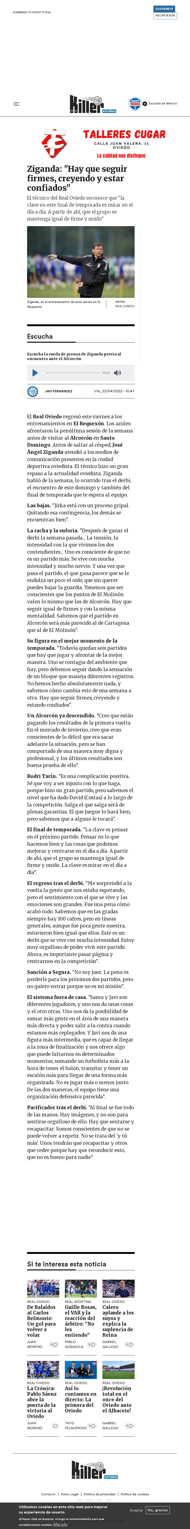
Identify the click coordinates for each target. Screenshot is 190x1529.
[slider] (71, 373)
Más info (60, 1524)
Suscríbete (164, 9)
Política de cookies (135, 1494)
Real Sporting (78, 1302)
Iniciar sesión (165, 15)
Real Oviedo (38, 1302)
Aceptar (136, 1510)
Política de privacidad (99, 1494)
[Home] (93, 104)
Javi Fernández (59, 391)
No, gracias (158, 1510)
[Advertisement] (95, 55)
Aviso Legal (69, 1494)
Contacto (48, 1494)
